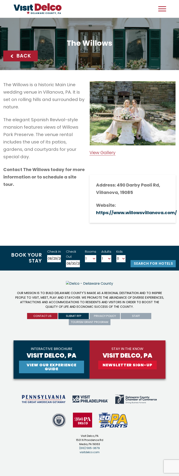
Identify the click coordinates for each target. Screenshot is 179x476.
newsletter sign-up (127, 365)
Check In (54, 251)
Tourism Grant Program (89, 322)
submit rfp (73, 316)
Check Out (71, 254)
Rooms (90, 251)
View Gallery (102, 153)
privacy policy (105, 316)
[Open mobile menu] (162, 8)
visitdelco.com (90, 452)
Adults (106, 251)
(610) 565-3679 (89, 448)
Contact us (42, 316)
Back (20, 56)
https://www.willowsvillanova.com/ (136, 213)
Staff (136, 316)
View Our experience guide (51, 367)
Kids (119, 251)
